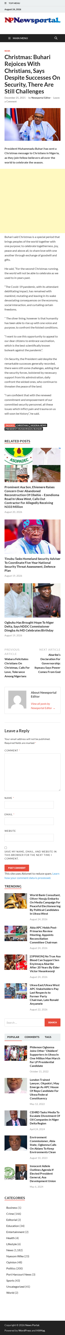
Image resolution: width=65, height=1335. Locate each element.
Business (11, 1207)
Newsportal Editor (41, 97)
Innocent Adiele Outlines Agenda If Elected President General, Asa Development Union (43, 1173)
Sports (10, 1280)
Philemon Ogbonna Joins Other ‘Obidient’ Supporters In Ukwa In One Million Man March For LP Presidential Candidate (45, 1056)
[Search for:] (32, 1022)
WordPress (24, 1330)
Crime (10, 1213)
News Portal (32, 1325)
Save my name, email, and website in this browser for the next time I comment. (31, 855)
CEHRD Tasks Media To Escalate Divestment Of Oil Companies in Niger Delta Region (45, 1117)
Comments (32, 1037)
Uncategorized (15, 1286)
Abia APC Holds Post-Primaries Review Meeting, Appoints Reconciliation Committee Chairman (43, 935)
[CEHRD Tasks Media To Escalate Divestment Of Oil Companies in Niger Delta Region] (16, 1112)
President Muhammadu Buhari (23, 428)
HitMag (40, 1330)
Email (9, 814)
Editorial (11, 1219)
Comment (12, 750)
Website (10, 830)
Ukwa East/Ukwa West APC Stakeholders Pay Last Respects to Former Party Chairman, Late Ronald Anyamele (45, 994)
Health (10, 1238)
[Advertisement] (32, 201)
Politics (11, 1268)
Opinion (11, 1262)
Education (12, 1225)
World (10, 1292)
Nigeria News (38, 425)
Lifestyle (11, 1244)
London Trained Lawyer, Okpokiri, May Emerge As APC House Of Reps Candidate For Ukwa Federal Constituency (44, 1089)
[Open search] (56, 38)
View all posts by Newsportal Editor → (43, 706)
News (7, 51)
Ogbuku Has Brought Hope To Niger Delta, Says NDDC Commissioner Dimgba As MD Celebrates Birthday (29, 626)
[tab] (13, 1037)
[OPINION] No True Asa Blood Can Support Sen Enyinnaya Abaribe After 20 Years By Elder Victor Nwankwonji (45, 963)
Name (9, 798)
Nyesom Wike (15, 1256)
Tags (48, 1037)
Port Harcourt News (18, 1274)
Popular (13, 1037)
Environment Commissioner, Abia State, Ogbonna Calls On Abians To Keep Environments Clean (43, 1144)
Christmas (22, 425)
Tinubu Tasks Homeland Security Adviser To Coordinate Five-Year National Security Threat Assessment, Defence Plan (32, 564)
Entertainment (15, 1232)
